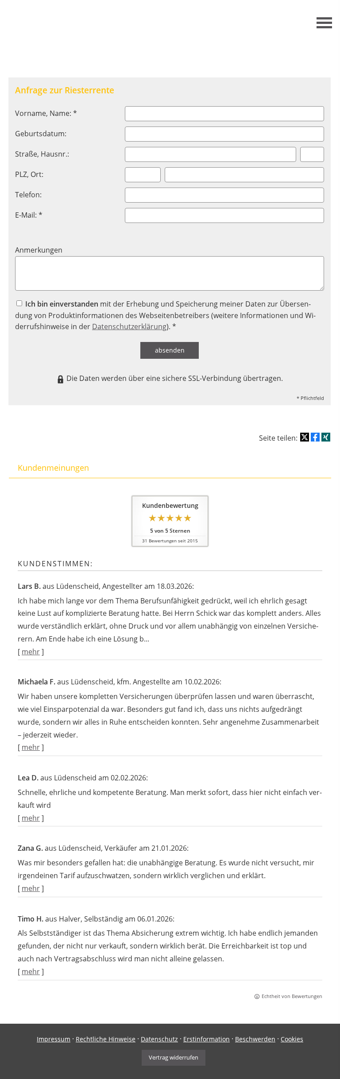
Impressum (53, 1039)
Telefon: (28, 195)
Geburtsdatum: (40, 133)
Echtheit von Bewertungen (292, 996)
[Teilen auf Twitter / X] (304, 437)
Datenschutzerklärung (129, 326)
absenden (170, 350)
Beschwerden (255, 1039)
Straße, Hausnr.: (42, 154)
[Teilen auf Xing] (325, 437)
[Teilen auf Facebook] (315, 437)
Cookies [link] (292, 1039)
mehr (31, 652)
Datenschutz (159, 1039)
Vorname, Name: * (46, 113)
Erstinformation (206, 1039)
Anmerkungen (38, 250)
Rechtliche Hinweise (105, 1039)
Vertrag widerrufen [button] (173, 1057)
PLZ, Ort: (29, 174)
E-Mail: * (28, 215)
